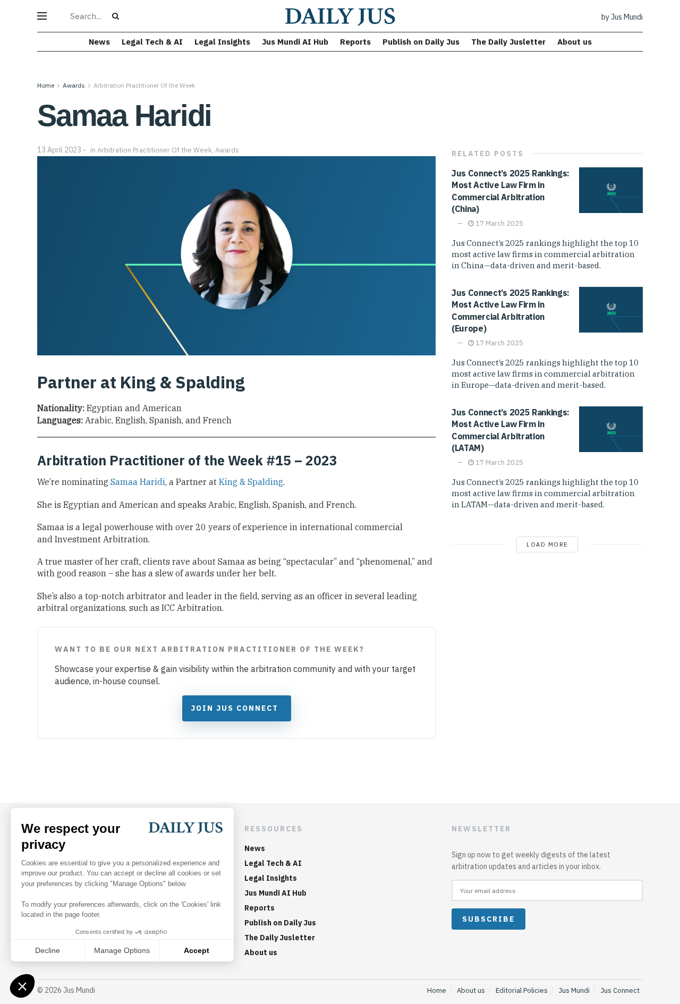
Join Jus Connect (234, 708)
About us (574, 42)
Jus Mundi (574, 990)
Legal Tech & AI (152, 42)
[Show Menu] (42, 16)
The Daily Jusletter (508, 42)
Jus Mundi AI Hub (295, 42)
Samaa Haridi (137, 482)
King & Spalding (251, 482)
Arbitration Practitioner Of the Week (144, 85)
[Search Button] (118, 16)
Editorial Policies (522, 990)
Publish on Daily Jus (421, 42)
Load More (547, 544)
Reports (355, 42)
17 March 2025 (498, 223)
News (99, 42)
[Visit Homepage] (340, 16)
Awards (74, 85)
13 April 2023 (59, 150)
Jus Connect (620, 990)
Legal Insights (222, 42)
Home (45, 85)
